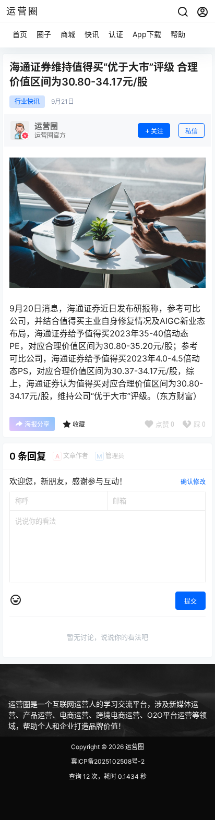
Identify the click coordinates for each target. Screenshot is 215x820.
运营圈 (134, 747)
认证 (116, 34)
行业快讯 (27, 102)
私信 (191, 131)
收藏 (79, 424)
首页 (20, 34)
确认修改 (193, 482)
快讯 (92, 34)
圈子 (44, 34)
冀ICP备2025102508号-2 (108, 761)
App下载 (147, 34)
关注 (157, 131)
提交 (190, 601)
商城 (68, 34)
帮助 (178, 34)
